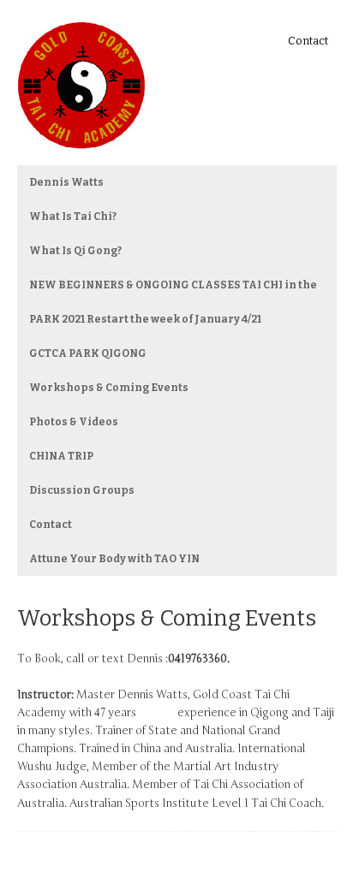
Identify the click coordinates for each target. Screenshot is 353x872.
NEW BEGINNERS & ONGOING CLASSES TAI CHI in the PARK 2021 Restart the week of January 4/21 (173, 302)
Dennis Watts (66, 182)
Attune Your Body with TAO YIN (114, 559)
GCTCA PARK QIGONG (88, 353)
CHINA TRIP (61, 456)
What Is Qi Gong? (75, 251)
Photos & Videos (73, 422)
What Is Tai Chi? (73, 216)
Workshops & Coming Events (108, 388)
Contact (308, 40)
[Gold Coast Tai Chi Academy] (81, 136)
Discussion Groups (82, 490)
